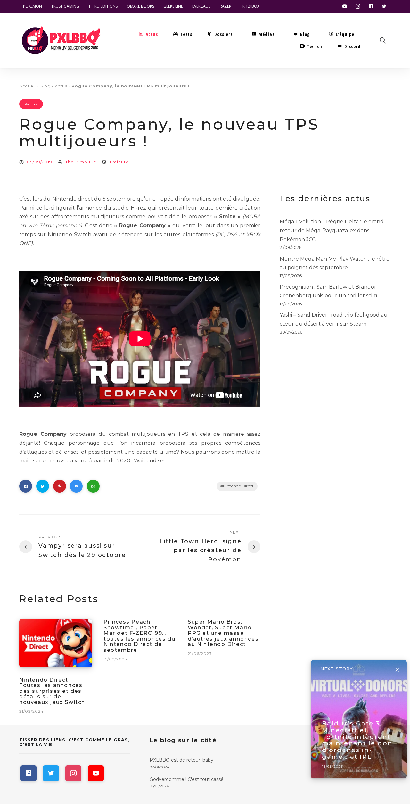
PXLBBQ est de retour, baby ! (183, 760)
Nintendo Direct (238, 486)
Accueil (27, 85)
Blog (45, 85)
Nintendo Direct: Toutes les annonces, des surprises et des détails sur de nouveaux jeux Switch (52, 691)
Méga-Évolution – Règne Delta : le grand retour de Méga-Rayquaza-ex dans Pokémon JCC (332, 230)
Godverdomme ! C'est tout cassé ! (188, 779)
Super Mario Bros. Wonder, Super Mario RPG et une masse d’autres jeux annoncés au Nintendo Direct (223, 633)
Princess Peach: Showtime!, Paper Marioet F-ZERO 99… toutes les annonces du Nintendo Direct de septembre (139, 636)
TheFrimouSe (80, 161)
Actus (61, 85)
